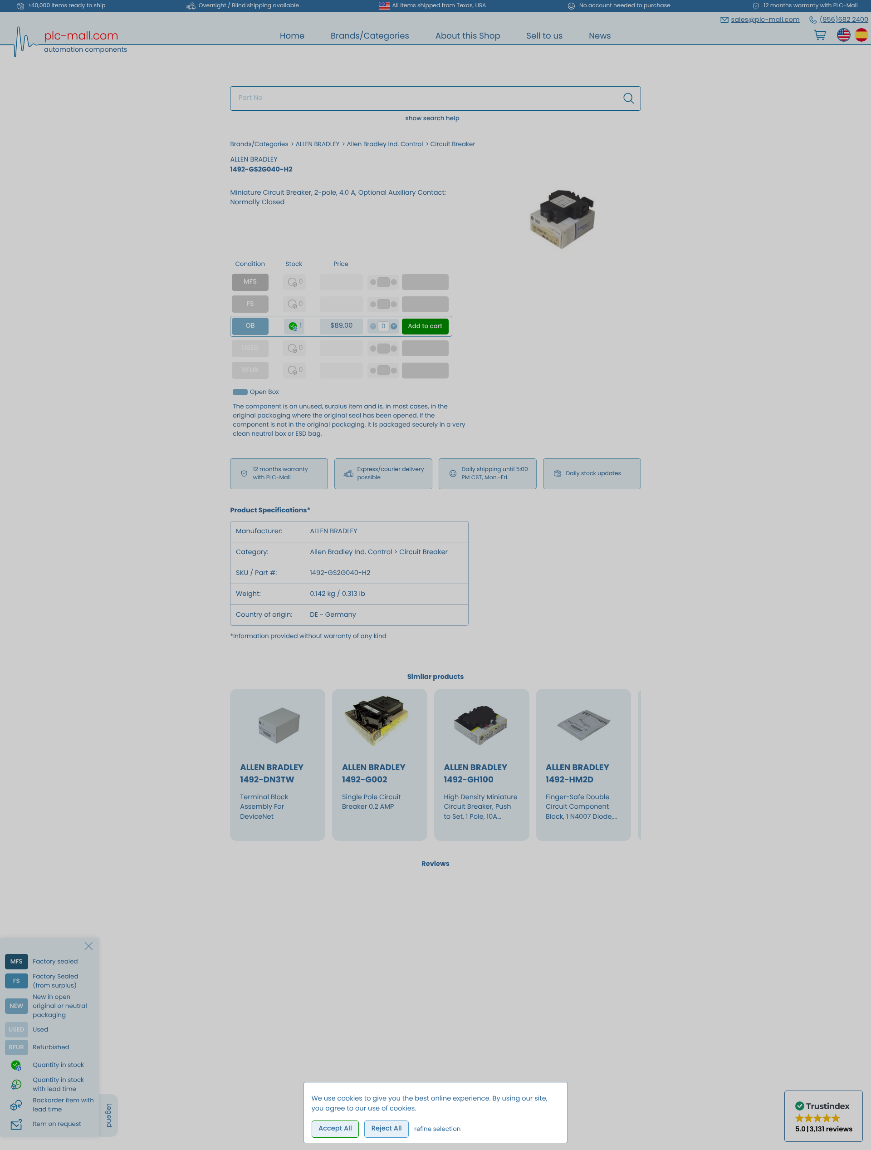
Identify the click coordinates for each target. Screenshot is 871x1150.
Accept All (335, 1128)
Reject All (387, 1128)
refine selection (437, 1129)
